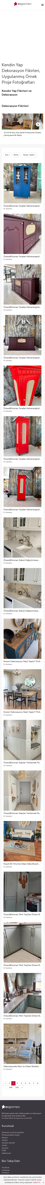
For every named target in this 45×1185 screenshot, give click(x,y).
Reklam (5, 1138)
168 (10, 1087)
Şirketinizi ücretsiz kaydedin (13, 1132)
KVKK (4, 1150)
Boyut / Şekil (29, 155)
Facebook (5, 1167)
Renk (16, 155)
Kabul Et (36, 1182)
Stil (7, 155)
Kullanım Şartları (8, 1143)
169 (17, 1087)
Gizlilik (4, 1145)
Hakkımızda (6, 1153)
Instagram (6, 1170)
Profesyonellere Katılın (11, 1135)
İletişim (5, 1140)
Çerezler (5, 1148)
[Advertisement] (22, 30)
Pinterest (5, 1173)
